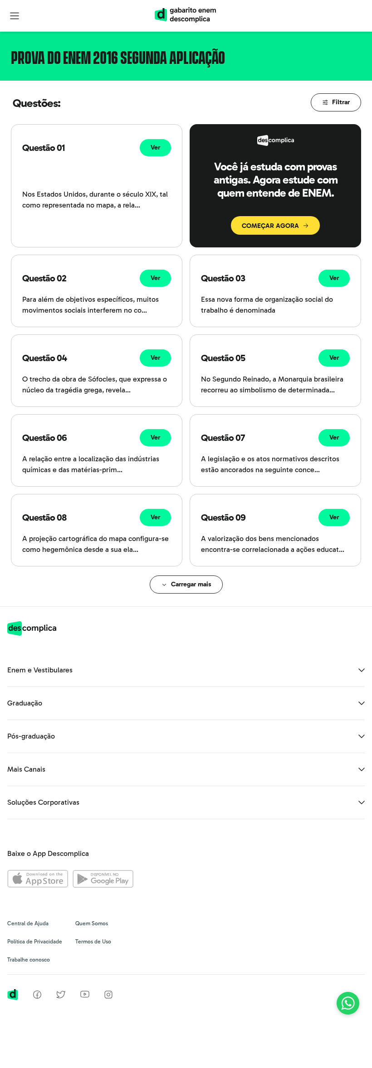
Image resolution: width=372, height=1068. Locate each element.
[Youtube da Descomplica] (84, 995)
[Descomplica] (31, 633)
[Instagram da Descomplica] (108, 996)
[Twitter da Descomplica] (60, 996)
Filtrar (341, 102)
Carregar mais (191, 584)
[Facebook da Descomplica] (37, 996)
